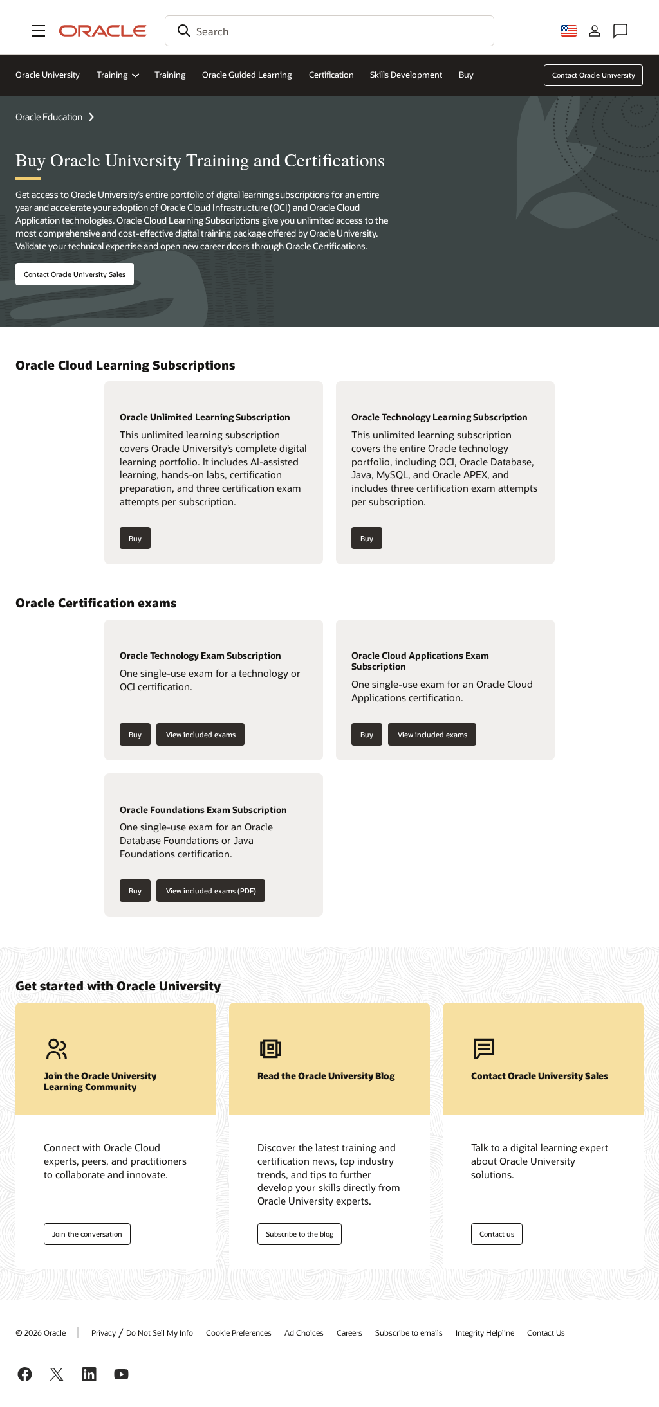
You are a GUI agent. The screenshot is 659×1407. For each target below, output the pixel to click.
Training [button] (112, 74)
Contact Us (546, 1332)
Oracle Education (48, 117)
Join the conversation (87, 1234)
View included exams (201, 734)
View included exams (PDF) (211, 890)
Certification (331, 74)
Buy (466, 74)
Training (170, 74)
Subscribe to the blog (299, 1234)
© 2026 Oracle (40, 1332)
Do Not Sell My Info (159, 1332)
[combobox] (329, 30)
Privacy (103, 1332)
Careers (349, 1332)
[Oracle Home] (103, 30)
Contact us (496, 1234)
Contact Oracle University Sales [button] (74, 274)
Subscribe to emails (409, 1332)
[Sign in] (594, 31)
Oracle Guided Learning (247, 74)
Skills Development (406, 74)
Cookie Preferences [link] (239, 1332)
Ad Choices (304, 1332)
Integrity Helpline (485, 1332)
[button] (38, 31)
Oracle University (47, 74)
